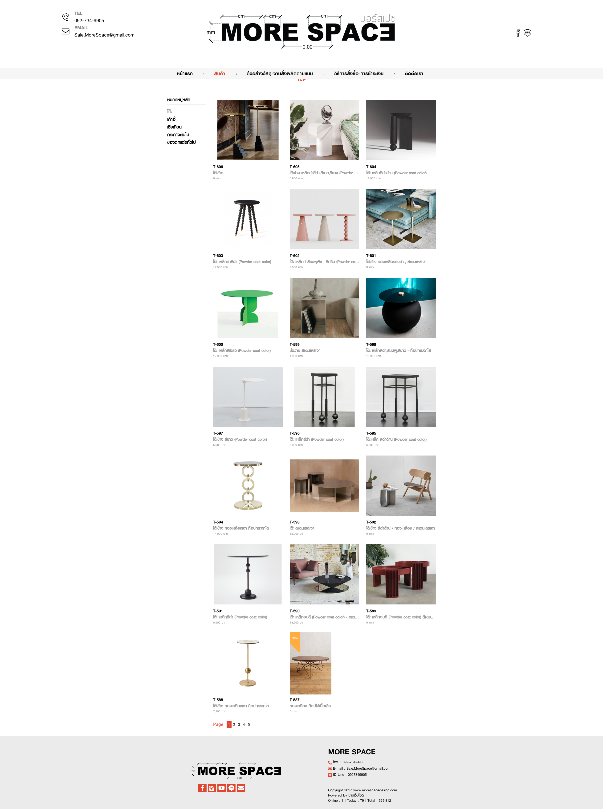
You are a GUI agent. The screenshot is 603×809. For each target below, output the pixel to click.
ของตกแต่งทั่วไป (181, 142)
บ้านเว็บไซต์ (356, 795)
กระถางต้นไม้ (178, 134)
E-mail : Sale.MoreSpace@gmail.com (361, 768)
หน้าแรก (189, 73)
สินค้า (219, 73)
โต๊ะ (169, 111)
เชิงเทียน (174, 127)
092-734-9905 (89, 17)
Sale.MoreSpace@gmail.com (104, 31)
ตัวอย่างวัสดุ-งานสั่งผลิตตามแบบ (280, 73)
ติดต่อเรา (414, 73)
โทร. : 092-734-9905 (348, 762)
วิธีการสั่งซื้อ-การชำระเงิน (358, 73)
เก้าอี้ (171, 119)
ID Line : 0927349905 (350, 774)
